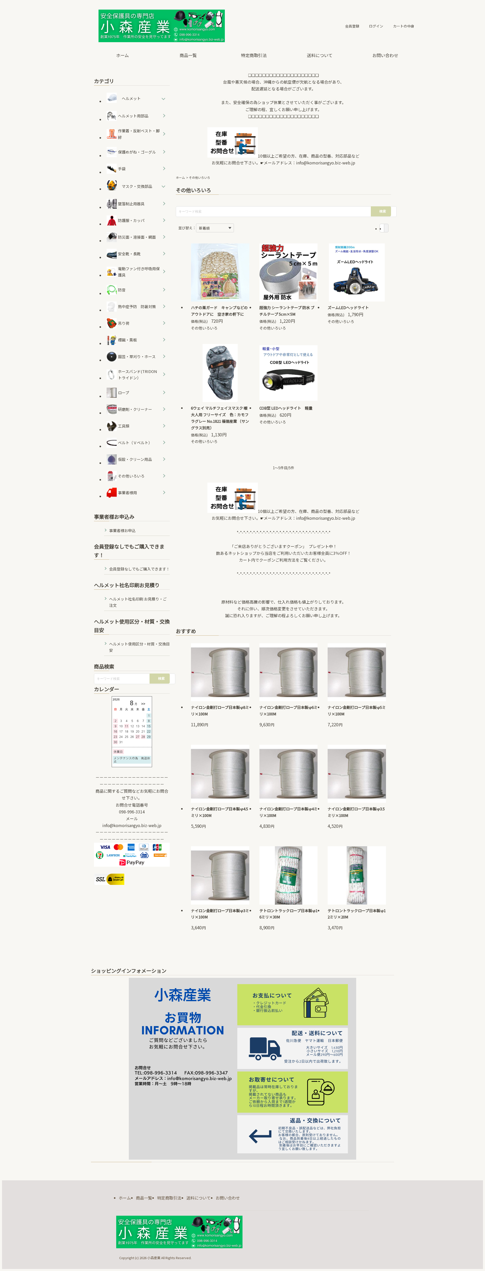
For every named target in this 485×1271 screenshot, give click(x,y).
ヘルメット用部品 (133, 115)
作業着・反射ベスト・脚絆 (139, 134)
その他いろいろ (204, 328)
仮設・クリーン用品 (135, 459)
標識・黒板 (127, 339)
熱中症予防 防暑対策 (137, 306)
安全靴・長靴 (129, 253)
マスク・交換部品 (137, 186)
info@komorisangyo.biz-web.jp (325, 163)
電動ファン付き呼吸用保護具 (139, 272)
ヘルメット (131, 98)
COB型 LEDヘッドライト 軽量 (285, 408)
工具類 (123, 426)
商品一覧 (188, 55)
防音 (122, 289)
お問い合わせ (385, 55)
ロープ (123, 392)
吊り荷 (123, 323)
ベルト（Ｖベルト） (135, 442)
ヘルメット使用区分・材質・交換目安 (139, 647)
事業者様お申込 (122, 530)
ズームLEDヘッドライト (348, 307)
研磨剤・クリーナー (135, 409)
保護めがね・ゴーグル (137, 152)
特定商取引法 (254, 55)
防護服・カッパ (131, 220)
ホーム (122, 55)
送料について (319, 55)
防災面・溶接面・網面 (137, 237)
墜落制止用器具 (131, 203)
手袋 (122, 168)
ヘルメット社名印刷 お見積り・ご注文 (138, 602)
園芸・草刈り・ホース (137, 356)
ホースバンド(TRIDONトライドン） (137, 375)
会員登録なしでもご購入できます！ (139, 568)
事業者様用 (127, 492)
